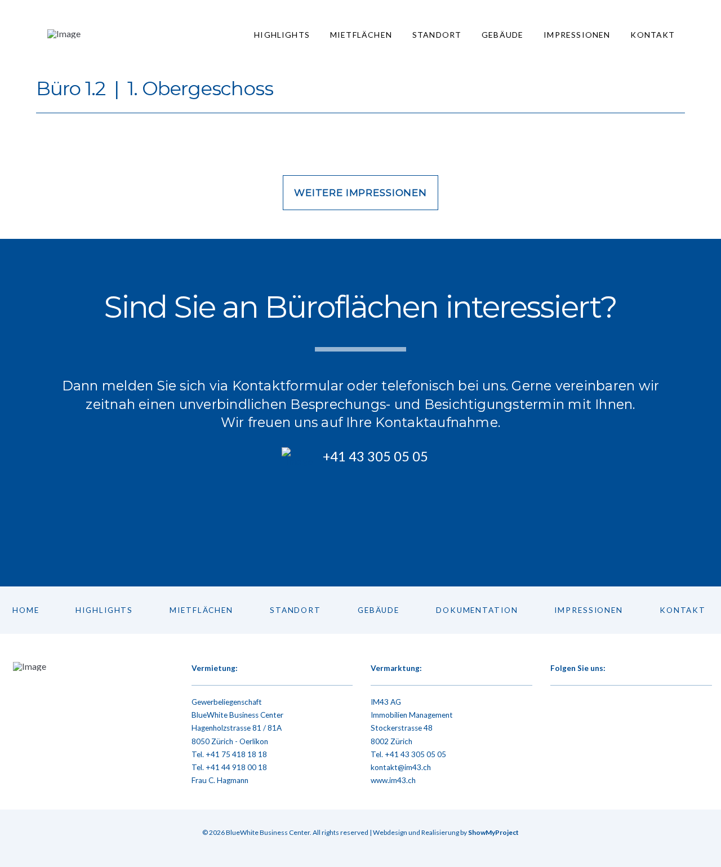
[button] (360, 510)
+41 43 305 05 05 (415, 754)
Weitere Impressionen (360, 192)
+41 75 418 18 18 (236, 754)
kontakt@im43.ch (401, 767)
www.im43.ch (393, 780)
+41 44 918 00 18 (236, 767)
